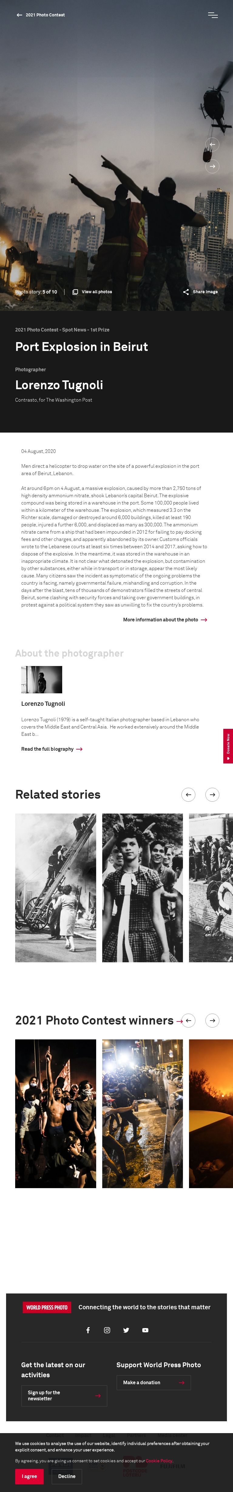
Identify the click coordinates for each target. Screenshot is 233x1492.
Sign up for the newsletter (44, 1396)
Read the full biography (47, 749)
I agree (29, 1476)
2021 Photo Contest (45, 15)
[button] (188, 795)
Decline (67, 1476)
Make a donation (141, 1382)
